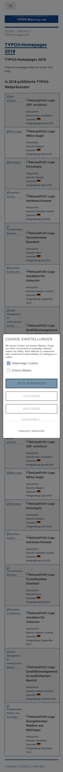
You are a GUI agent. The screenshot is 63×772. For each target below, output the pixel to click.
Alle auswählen (31, 383)
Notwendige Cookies (25, 363)
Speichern (31, 408)
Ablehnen (31, 396)
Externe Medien (21, 370)
